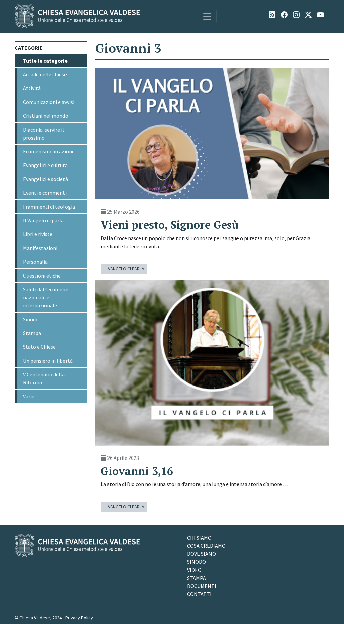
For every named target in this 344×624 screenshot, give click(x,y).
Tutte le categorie (45, 60)
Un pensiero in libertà (48, 360)
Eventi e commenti (45, 192)
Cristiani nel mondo (45, 115)
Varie (28, 396)
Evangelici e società (45, 179)
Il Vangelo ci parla (43, 220)
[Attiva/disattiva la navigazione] (207, 16)
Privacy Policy (79, 618)
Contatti (199, 594)
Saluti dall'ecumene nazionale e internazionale (45, 297)
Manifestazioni (40, 248)
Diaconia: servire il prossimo (43, 133)
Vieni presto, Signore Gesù (170, 225)
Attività (32, 88)
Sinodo (31, 319)
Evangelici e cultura (45, 165)
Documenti (201, 586)
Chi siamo (199, 537)
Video (194, 569)
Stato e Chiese (39, 346)
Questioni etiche (42, 275)
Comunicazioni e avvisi (48, 102)
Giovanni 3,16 (137, 471)
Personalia (35, 261)
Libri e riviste (37, 234)
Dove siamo (201, 553)
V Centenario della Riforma (44, 378)
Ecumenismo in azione (49, 151)
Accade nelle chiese (45, 74)
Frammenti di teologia (49, 206)
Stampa (32, 333)
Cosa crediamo (206, 545)
